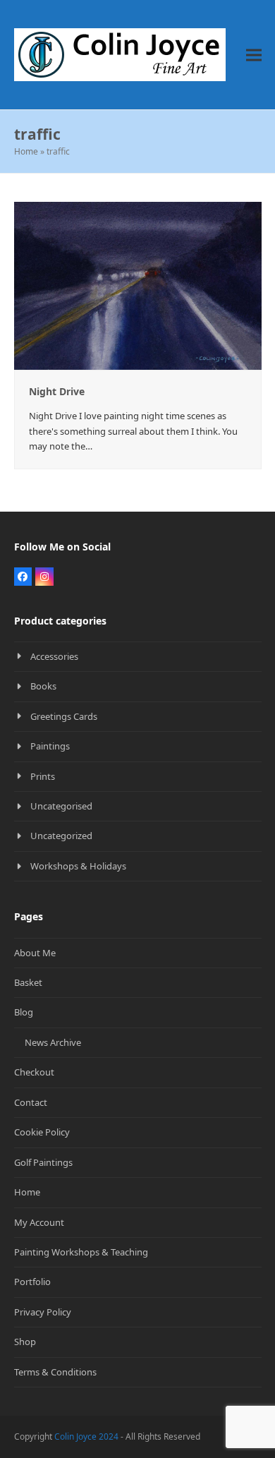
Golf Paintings (43, 1162)
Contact (30, 1102)
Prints (42, 776)
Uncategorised (61, 806)
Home (26, 151)
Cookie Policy (42, 1132)
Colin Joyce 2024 (86, 1436)
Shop (25, 1341)
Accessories (54, 656)
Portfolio (32, 1281)
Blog (23, 1012)
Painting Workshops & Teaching (81, 1252)
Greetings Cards (63, 716)
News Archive (53, 1042)
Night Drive (57, 391)
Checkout (34, 1072)
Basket (28, 982)
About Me (35, 952)
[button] (254, 55)
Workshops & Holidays (78, 866)
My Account (39, 1222)
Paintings (50, 746)
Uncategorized (61, 835)
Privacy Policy (42, 1312)
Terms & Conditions (55, 1372)
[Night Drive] (138, 284)
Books (43, 686)
